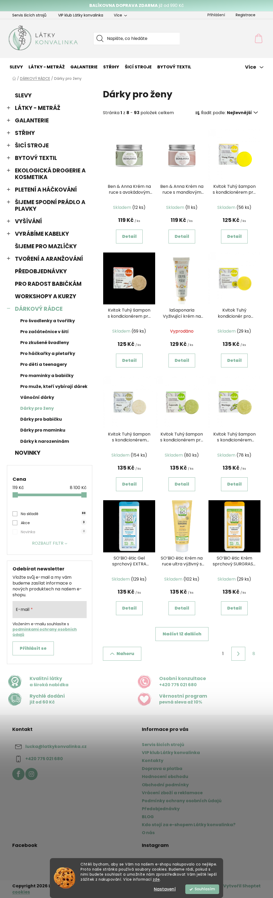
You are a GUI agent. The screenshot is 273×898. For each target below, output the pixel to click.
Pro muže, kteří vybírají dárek (53, 386)
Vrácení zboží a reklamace (172, 793)
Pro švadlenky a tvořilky (47, 321)
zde (156, 879)
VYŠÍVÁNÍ (28, 221)
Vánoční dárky (37, 397)
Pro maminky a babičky (47, 376)
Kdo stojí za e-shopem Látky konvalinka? (188, 825)
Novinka (53, 532)
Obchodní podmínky (165, 785)
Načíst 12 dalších (182, 634)
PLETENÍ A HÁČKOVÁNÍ (46, 189)
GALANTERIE (32, 120)
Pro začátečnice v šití (44, 332)
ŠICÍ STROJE (32, 145)
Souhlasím (205, 889)
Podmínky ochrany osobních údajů (182, 801)
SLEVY (23, 95)
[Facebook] (18, 774)
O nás (148, 833)
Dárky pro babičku (41, 419)
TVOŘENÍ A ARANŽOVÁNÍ (49, 259)
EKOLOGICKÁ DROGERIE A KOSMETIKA (50, 174)
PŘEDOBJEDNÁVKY (41, 271)
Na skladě (53, 513)
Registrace (245, 15)
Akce (53, 522)
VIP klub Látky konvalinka (80, 15)
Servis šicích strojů (29, 15)
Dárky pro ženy (37, 408)
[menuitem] (16, 67)
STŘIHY (25, 133)
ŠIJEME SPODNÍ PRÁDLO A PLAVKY (50, 205)
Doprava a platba (162, 768)
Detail (129, 236)
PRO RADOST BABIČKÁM (48, 284)
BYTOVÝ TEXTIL (36, 158)
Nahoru (125, 654)
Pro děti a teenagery (43, 364)
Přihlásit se (33, 648)
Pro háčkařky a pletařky (47, 353)
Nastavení (165, 889)
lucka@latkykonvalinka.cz (56, 746)
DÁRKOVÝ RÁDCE (39, 309)
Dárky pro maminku (42, 430)
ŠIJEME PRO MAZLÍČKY (46, 246)
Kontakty (152, 761)
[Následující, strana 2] (238, 654)
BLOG (148, 817)
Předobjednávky (161, 809)
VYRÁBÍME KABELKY (42, 234)
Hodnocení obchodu (165, 776)
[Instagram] (31, 774)
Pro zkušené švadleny (44, 343)
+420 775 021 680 (44, 759)
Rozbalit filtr (47, 543)
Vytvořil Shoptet (242, 886)
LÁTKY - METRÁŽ (37, 108)
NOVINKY (28, 453)
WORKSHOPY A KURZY (45, 296)
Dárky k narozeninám (44, 441)
